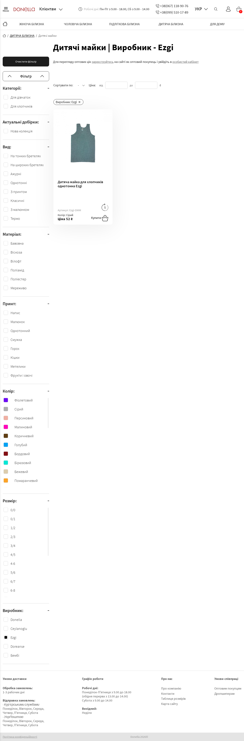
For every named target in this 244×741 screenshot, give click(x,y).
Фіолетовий (23, 400)
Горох (15, 348)
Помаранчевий (26, 480)
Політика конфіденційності (20, 736)
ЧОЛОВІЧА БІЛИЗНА (78, 24)
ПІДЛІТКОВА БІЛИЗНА (124, 24)
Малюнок (18, 321)
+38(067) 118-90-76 (174, 6)
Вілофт (16, 261)
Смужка (16, 339)
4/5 (13, 554)
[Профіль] (228, 9)
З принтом (19, 191)
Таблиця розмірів (173, 699)
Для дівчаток (20, 97)
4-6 (13, 563)
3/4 (13, 545)
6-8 (13, 590)
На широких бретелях (27, 165)
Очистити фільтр (25, 61)
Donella (16, 619)
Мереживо (19, 288)
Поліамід (17, 270)
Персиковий (23, 418)
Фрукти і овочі (22, 375)
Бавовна (17, 243)
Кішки (15, 357)
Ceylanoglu (19, 628)
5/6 (13, 572)
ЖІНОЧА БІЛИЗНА (31, 24)
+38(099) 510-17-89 (174, 12)
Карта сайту (169, 704)
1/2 (13, 528)
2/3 (13, 536)
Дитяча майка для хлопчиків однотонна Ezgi (80, 184)
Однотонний (20, 330)
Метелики (18, 366)
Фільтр (26, 76)
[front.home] (4, 35)
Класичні (17, 200)
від (101, 85)
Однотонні (19, 182)
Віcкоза (16, 252)
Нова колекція (22, 131)
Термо (15, 218)
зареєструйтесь (103, 62)
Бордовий (22, 454)
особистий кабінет (185, 62)
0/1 (13, 519)
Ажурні (16, 174)
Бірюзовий (22, 462)
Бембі (15, 655)
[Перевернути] (105, 207)
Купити (96, 218)
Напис (15, 313)
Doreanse (17, 646)
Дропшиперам (224, 694)
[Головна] (5, 24)
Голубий (20, 445)
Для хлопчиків (21, 106)
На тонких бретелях (26, 156)
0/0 (13, 510)
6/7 (13, 581)
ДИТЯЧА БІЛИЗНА (171, 24)
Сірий (18, 409)
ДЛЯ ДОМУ (217, 24)
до (131, 85)
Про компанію (171, 688)
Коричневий (24, 436)
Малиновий (23, 427)
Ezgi (13, 637)
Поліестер (18, 279)
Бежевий (21, 471)
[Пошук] (215, 9)
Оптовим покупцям (227, 688)
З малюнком (20, 209)
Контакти (167, 694)
